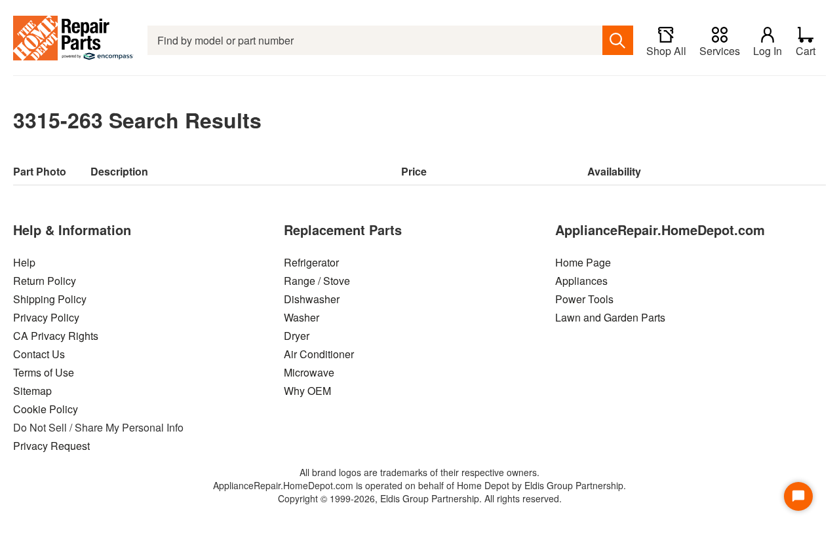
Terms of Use (43, 372)
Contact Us (39, 353)
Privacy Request (51, 445)
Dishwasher (312, 298)
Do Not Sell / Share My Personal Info (98, 427)
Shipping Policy (50, 298)
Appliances (581, 280)
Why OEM (307, 390)
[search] (617, 40)
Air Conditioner (319, 353)
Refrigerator (311, 262)
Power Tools (584, 298)
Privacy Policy (46, 317)
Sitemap (32, 390)
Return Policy (44, 280)
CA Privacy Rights (55, 335)
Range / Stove (317, 280)
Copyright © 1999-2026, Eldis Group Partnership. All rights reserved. (420, 498)
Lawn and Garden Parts (610, 317)
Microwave (309, 372)
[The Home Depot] (73, 40)
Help (24, 262)
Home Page (583, 262)
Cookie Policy (45, 409)
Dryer (296, 335)
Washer (301, 317)
